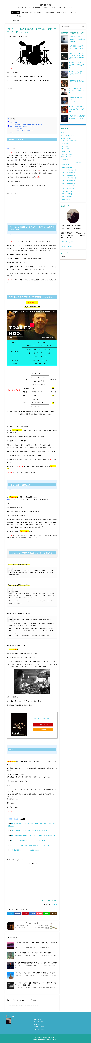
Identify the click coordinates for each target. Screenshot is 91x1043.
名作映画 (53, 900)
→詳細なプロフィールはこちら (69, 242)
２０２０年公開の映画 (69, 170)
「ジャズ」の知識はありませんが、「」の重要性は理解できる (26, 124)
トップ (35, 1017)
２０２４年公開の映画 (69, 180)
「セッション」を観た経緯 (16, 128)
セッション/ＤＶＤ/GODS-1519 (41, 718)
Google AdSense (67, 191)
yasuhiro (54, 904)
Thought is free (54, 1039)
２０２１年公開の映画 (69, 172)
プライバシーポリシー (39, 1029)
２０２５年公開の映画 (68, 183)
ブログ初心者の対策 (67, 188)
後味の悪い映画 (67, 167)
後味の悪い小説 (67, 154)
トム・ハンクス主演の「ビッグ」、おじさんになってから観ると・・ (30, 840)
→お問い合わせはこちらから (68, 247)
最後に (11, 132)
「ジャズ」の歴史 (14, 122)
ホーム (8, 21)
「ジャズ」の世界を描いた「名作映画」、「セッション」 (22, 126)
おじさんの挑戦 (67, 196)
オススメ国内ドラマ (67, 135)
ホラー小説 (66, 143)
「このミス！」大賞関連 (69, 141)
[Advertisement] (32, 101)
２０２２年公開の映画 (69, 175)
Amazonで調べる (43, 729)
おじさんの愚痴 (67, 194)
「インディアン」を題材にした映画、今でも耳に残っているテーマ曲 (30, 845)
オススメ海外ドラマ (67, 186)
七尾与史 (65, 146)
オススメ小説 (66, 138)
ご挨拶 (63, 133)
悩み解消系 (66, 199)
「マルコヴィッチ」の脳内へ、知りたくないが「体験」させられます (35, 973)
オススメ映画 (16, 21)
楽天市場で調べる (43, 725)
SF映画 (65, 159)
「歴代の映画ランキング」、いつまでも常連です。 (25, 850)
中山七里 (65, 149)
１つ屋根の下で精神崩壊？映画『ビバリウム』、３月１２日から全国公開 (36, 963)
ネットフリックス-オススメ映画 (71, 162)
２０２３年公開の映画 (69, 178)
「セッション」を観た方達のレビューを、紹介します (22, 130)
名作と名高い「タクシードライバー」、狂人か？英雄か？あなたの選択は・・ (33, 835)
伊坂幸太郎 (66, 151)
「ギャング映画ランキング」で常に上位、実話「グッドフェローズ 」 (31, 831)
